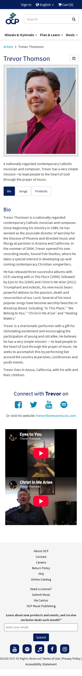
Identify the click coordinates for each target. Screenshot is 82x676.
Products (41, 191)
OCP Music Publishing (41, 606)
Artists (8, 46)
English (45, 4)
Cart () (67, 4)
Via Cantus (41, 600)
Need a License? (41, 589)
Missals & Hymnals (20, 35)
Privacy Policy (71, 658)
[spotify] (27, 648)
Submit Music (41, 595)
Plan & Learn (50, 35)
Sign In (26, 4)
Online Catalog (41, 579)
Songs (23, 191)
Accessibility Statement (41, 664)
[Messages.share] (74, 58)
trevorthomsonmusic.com (56, 415)
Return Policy (41, 568)
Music (70, 35)
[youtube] (14, 648)
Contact (41, 557)
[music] (39, 648)
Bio (9, 191)
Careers (41, 562)
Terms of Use (51, 658)
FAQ (41, 574)
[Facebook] (52, 648)
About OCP (41, 551)
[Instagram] (64, 648)
